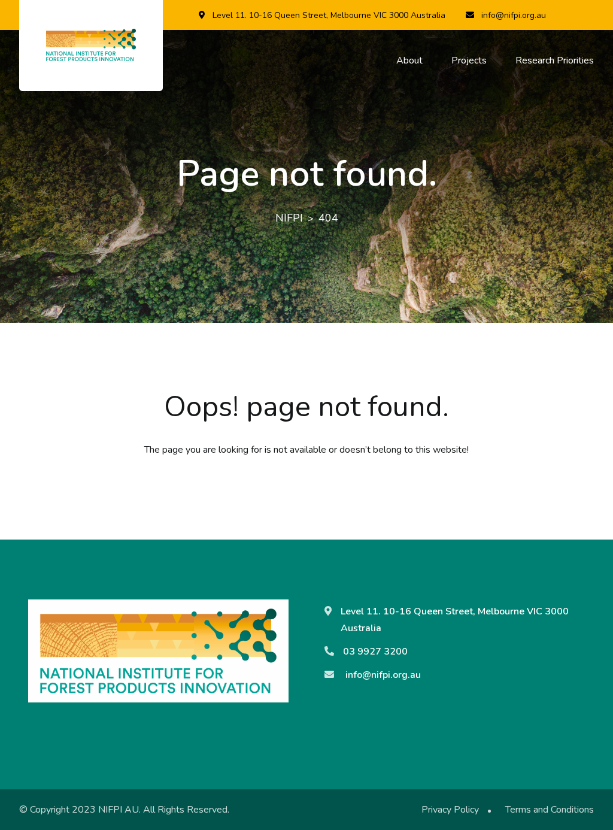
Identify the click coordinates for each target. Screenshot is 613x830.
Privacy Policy (450, 809)
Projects (469, 60)
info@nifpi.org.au (513, 15)
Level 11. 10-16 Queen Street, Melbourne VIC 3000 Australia (329, 15)
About (409, 60)
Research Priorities (554, 60)
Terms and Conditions (549, 809)
